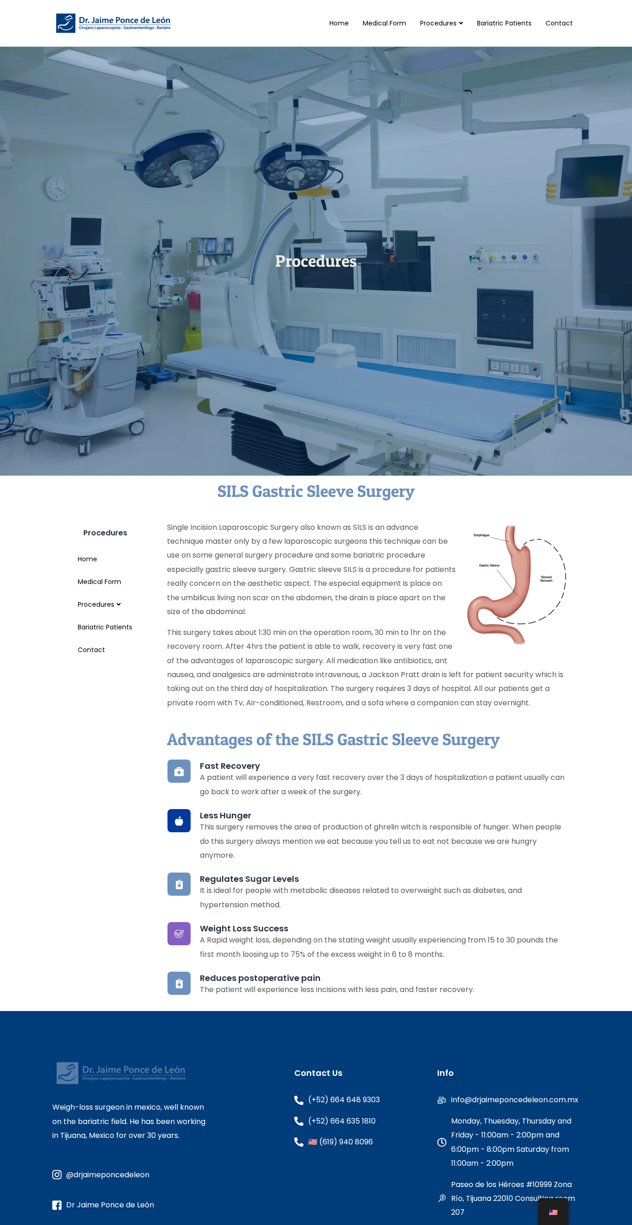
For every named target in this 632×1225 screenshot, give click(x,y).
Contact (559, 23)
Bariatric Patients (504, 23)
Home (339, 23)
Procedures (438, 23)
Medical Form (384, 23)
